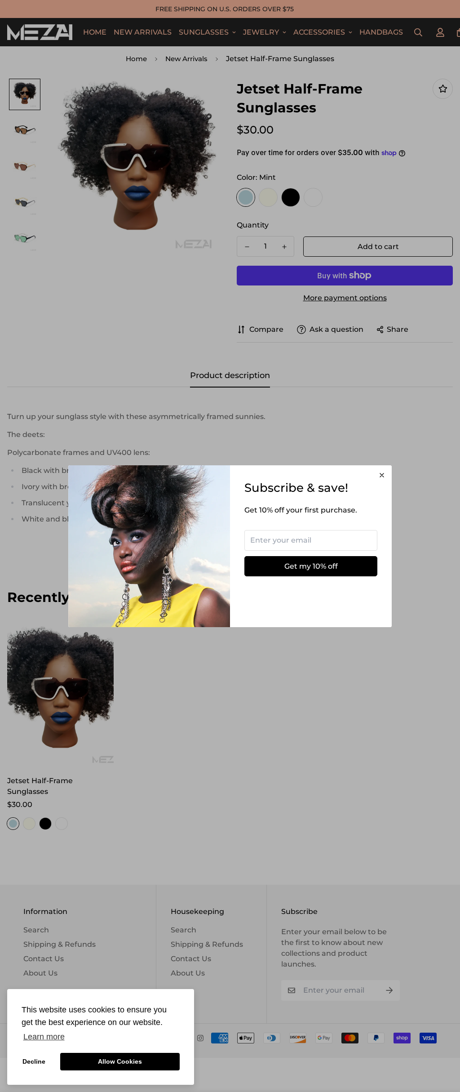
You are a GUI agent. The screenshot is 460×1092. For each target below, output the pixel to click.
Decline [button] (33, 1061)
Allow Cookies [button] (120, 1061)
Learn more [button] (44, 1036)
